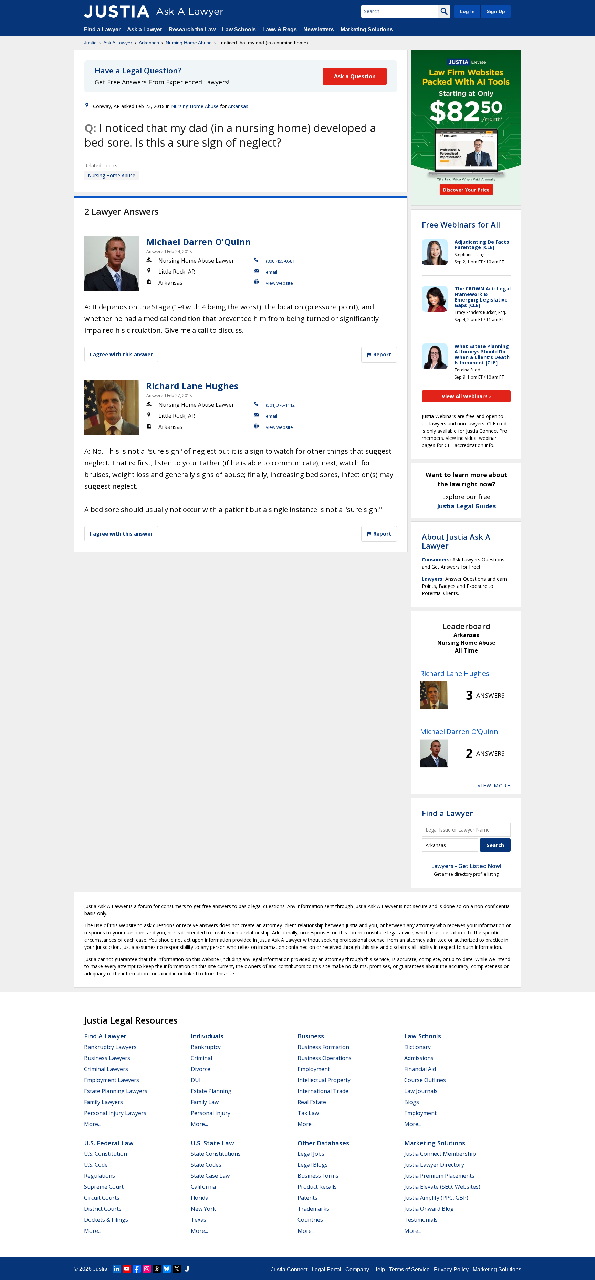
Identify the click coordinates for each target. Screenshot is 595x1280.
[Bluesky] (167, 1269)
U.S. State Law (212, 1143)
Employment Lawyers (111, 1080)
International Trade (323, 1091)
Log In (467, 11)
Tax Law (308, 1113)
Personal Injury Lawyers (115, 1113)
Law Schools (239, 29)
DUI (196, 1080)
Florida (199, 1198)
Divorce (200, 1069)
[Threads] (157, 1269)
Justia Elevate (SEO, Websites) (442, 1187)
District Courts (103, 1209)
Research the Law (192, 29)
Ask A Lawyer (117, 42)
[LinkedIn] (117, 1269)
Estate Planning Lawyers (115, 1091)
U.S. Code (96, 1164)
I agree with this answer (121, 354)
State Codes (206, 1164)
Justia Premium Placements (439, 1175)
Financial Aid (420, 1069)
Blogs (411, 1102)
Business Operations (325, 1058)
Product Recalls (317, 1187)
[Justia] (116, 11)
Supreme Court (104, 1187)
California (203, 1187)
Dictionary (417, 1047)
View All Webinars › (466, 396)
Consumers (436, 559)
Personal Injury (210, 1113)
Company (357, 1269)
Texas (198, 1220)
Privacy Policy (451, 1269)
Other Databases (323, 1143)
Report (382, 354)
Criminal (201, 1058)
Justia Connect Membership (440, 1153)
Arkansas (149, 42)
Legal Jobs (311, 1153)
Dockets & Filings (106, 1220)
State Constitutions (216, 1153)
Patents (307, 1198)
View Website (279, 283)
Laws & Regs (279, 29)
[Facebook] (137, 1269)
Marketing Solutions (367, 29)
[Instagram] (147, 1269)
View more (494, 785)
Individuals (207, 1036)
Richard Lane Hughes (192, 386)
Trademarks (313, 1209)
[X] (177, 1269)
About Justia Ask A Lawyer (456, 541)
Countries (310, 1220)
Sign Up (496, 11)
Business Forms (318, 1175)
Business (311, 1036)
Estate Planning (211, 1091)
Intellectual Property (324, 1080)
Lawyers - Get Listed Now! (466, 866)
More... (92, 1124)
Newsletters (318, 29)
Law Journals (421, 1091)
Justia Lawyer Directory (434, 1164)
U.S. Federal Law (109, 1143)
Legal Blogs (313, 1164)
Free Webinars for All (461, 224)
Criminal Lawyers (106, 1069)
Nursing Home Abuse (189, 42)
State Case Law (210, 1175)
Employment (314, 1069)
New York (203, 1209)
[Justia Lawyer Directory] (186, 1269)
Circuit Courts (101, 1198)
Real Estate (312, 1102)
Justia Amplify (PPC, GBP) (436, 1198)
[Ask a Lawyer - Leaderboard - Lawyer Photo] (434, 695)
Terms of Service (409, 1269)
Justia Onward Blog (429, 1209)
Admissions (419, 1058)
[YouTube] (127, 1269)
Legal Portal (326, 1269)
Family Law (205, 1102)
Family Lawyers (103, 1102)
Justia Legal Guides (466, 506)
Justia (90, 42)
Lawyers (432, 578)
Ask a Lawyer (145, 29)
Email (271, 272)
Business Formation (323, 1047)
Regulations (99, 1175)
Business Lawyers (107, 1058)
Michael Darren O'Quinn (198, 241)
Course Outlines (425, 1080)
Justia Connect (289, 1269)
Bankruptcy (206, 1047)
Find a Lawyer (102, 29)
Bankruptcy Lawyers (110, 1047)
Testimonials (421, 1220)
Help (379, 1269)
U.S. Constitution (105, 1153)
